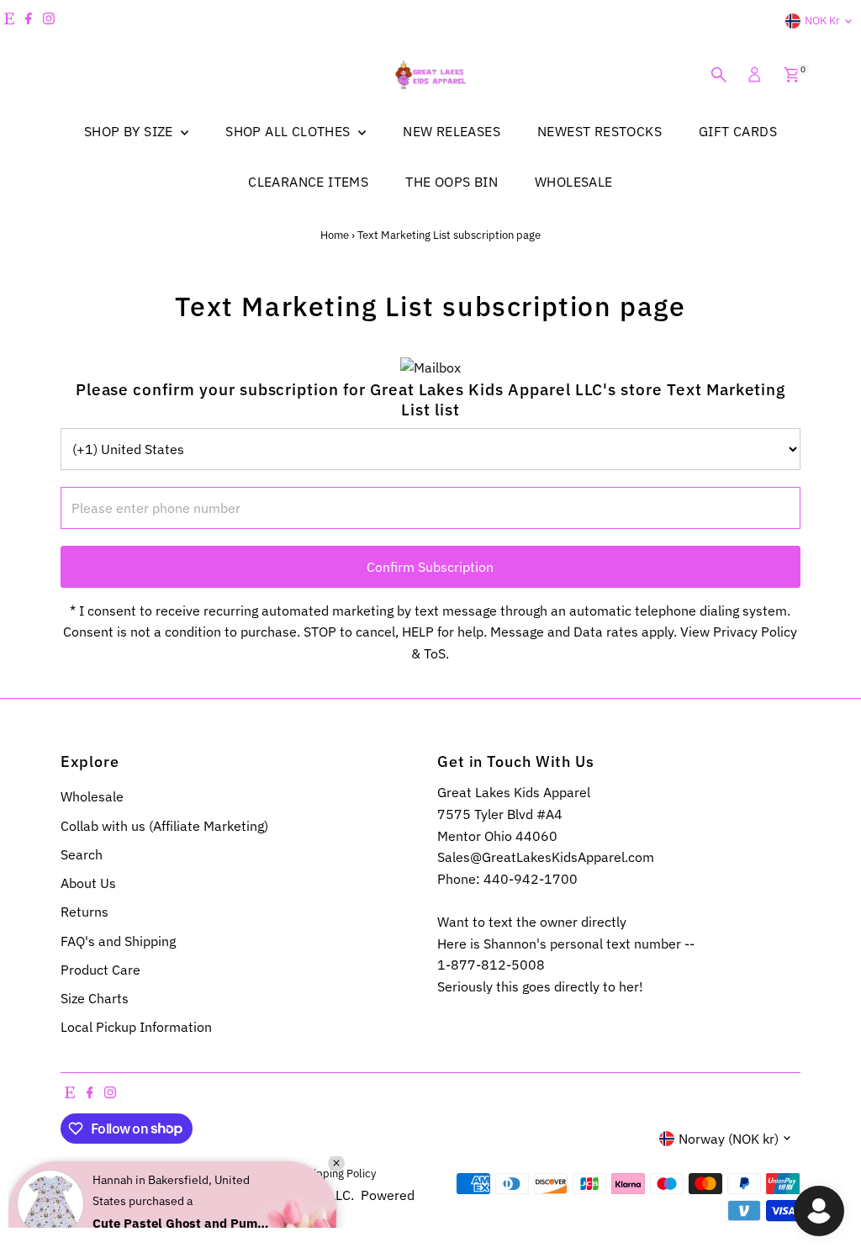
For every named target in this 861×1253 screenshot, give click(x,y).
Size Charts (95, 998)
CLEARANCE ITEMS (308, 181)
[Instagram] (49, 21)
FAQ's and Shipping (118, 941)
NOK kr (822, 20)
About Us (88, 883)
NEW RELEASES (451, 131)
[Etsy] (9, 21)
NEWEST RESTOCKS (599, 131)
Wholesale (92, 796)
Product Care (100, 969)
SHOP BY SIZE (130, 131)
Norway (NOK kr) (729, 1138)
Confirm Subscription (430, 566)
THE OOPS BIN (451, 181)
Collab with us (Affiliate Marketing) (164, 825)
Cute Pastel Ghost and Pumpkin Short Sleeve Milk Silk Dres (180, 1179)
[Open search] (718, 74)
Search (82, 854)
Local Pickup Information (136, 1026)
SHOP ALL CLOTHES (289, 131)
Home (334, 235)
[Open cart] (791, 74)
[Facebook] (28, 21)
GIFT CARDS (738, 131)
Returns (84, 911)
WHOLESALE (574, 181)
